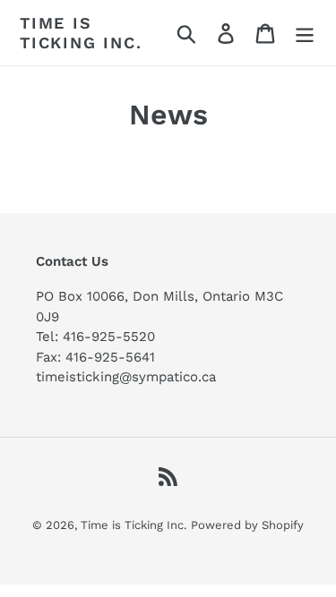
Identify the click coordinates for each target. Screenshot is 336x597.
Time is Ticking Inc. (81, 32)
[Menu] (304, 33)
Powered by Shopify (247, 525)
